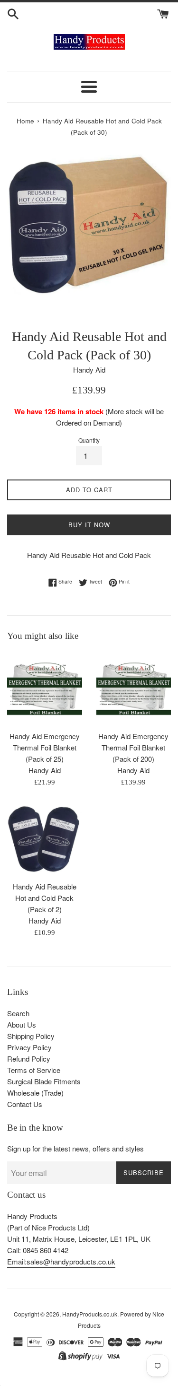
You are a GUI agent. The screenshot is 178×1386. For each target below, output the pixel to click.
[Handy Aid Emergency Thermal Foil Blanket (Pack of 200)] (133, 688)
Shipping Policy (31, 1036)
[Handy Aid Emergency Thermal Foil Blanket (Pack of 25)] (44, 688)
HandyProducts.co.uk (89, 1314)
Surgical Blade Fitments (44, 1081)
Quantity (89, 440)
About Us (21, 1024)
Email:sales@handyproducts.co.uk (61, 1261)
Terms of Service (33, 1070)
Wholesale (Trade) (35, 1093)
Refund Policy (28, 1058)
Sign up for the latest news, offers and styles (75, 1148)
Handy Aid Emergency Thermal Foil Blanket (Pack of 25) (44, 747)
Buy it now (89, 524)
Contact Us (24, 1104)
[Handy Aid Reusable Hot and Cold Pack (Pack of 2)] (44, 839)
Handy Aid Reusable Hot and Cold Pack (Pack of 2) (44, 897)
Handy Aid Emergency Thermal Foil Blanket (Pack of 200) (133, 747)
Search (18, 1013)
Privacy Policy (29, 1047)
